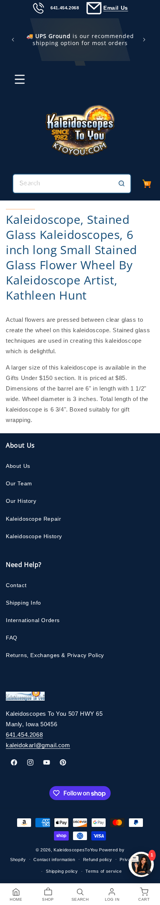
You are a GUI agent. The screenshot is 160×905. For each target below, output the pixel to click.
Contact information (54, 859)
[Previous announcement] (14, 39)
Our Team (19, 483)
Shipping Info (23, 603)
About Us (18, 466)
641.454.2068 (24, 734)
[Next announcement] (145, 39)
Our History (21, 501)
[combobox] (72, 183)
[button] (14, 82)
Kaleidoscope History (34, 536)
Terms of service (103, 871)
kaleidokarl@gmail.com (38, 745)
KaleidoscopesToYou (76, 849)
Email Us (115, 8)
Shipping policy (62, 871)
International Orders (33, 620)
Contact (16, 585)
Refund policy (97, 859)
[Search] (121, 183)
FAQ (11, 638)
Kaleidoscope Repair (33, 519)
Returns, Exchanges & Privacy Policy (55, 655)
